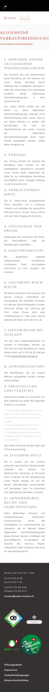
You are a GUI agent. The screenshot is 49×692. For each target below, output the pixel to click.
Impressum (10, 670)
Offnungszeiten (13, 665)
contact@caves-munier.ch (19, 596)
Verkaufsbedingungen (16, 675)
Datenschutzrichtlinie (16, 680)
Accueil (2, 44)
